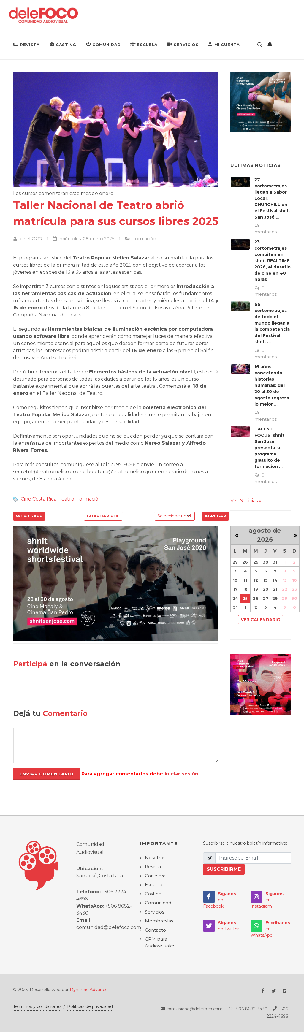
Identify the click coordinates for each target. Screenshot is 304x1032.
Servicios (186, 44)
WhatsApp (29, 516)
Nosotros (155, 857)
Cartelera (155, 876)
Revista (30, 44)
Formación (89, 499)
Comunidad (106, 44)
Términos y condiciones (37, 1006)
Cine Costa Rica (38, 499)
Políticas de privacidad (90, 1006)
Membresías (159, 921)
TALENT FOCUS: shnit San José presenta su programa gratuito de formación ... (269, 447)
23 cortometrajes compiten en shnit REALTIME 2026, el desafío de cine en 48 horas (272, 260)
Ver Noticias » (245, 501)
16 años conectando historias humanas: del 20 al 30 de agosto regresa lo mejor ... (271, 385)
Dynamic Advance (89, 989)
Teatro (66, 499)
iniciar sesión (181, 774)
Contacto (155, 930)
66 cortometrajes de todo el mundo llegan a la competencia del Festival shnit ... (272, 323)
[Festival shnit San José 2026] (115, 583)
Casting (66, 44)
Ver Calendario (261, 619)
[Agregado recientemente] (270, 45)
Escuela (147, 44)
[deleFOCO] (43, 15)
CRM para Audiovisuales (160, 942)
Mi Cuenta (227, 44)
